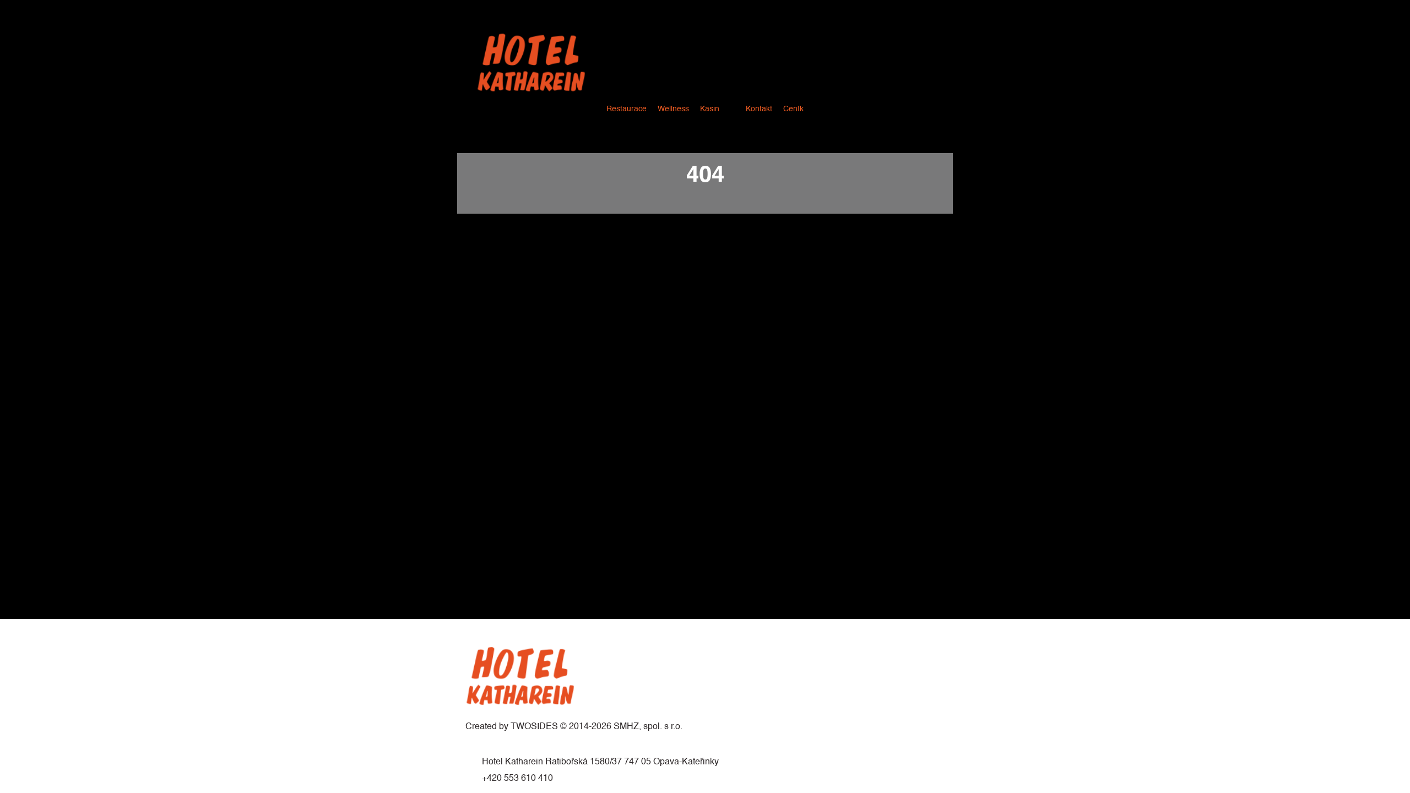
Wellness (673, 109)
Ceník (793, 109)
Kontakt (759, 109)
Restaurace (626, 109)
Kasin (709, 109)
